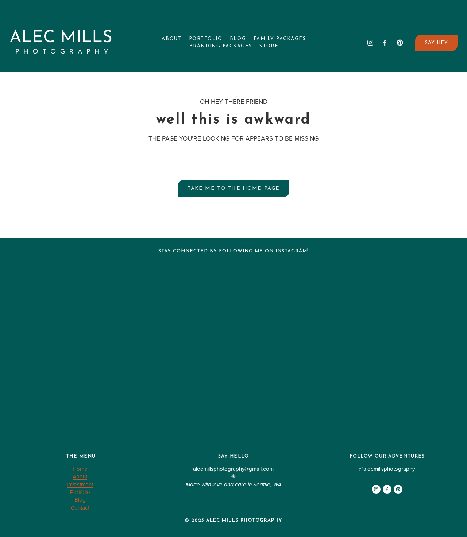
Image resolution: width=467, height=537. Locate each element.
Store (268, 46)
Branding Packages (220, 46)
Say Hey (436, 42)
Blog (238, 38)
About (171, 38)
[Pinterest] (400, 42)
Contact (80, 507)
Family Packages (280, 38)
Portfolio (206, 38)
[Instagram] (370, 42)
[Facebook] (385, 42)
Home (80, 469)
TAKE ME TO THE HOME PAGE (234, 188)
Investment (80, 484)
